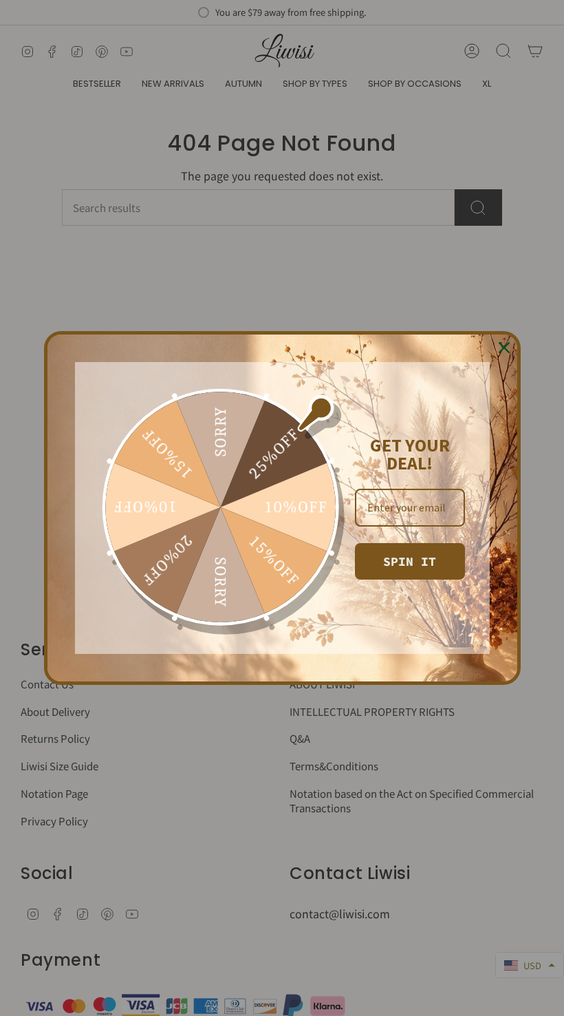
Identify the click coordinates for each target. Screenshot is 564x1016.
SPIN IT (409, 561)
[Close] (504, 347)
